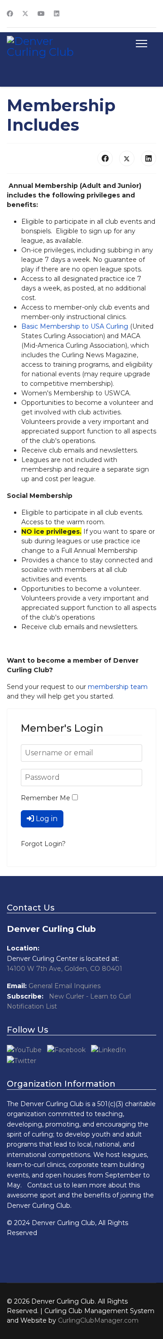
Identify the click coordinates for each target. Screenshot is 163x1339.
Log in (47, 818)
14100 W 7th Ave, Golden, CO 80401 (64, 969)
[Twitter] (25, 14)
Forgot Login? (43, 844)
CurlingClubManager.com (98, 1320)
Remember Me (45, 798)
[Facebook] (10, 14)
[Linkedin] (56, 14)
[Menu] (139, 43)
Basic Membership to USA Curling (74, 326)
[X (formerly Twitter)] (126, 158)
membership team (118, 687)
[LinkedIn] (148, 158)
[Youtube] (41, 14)
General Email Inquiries (65, 986)
